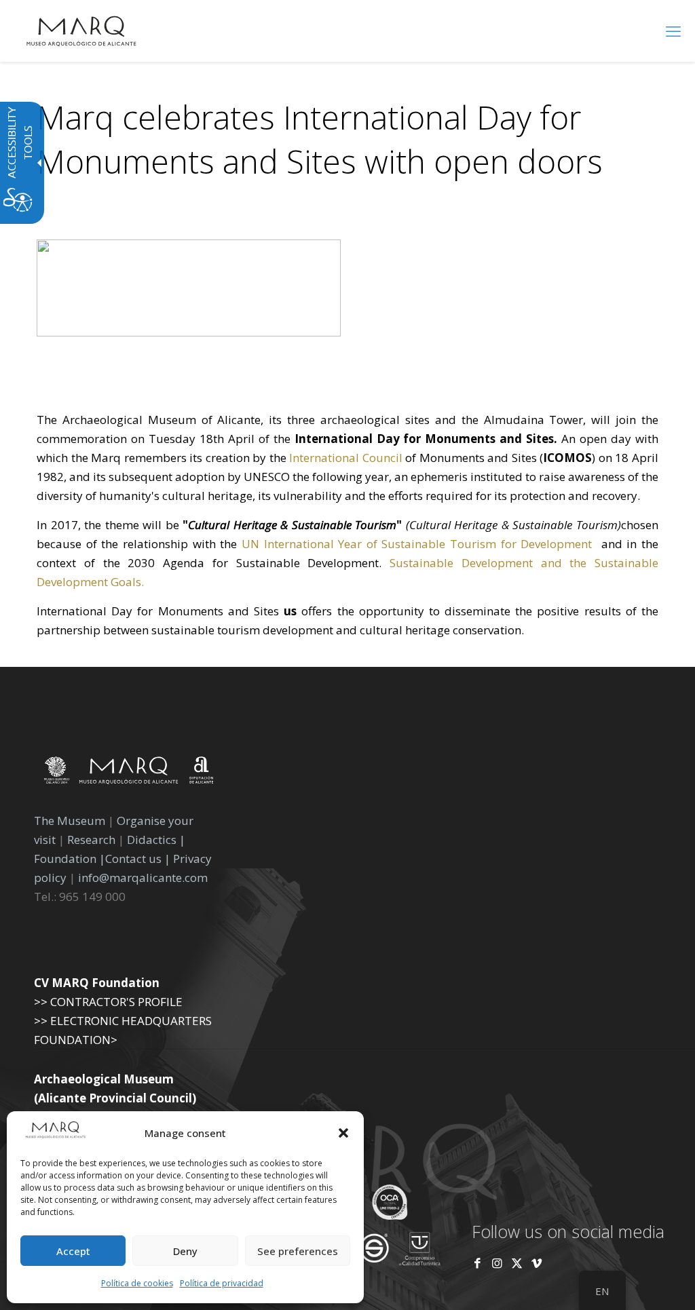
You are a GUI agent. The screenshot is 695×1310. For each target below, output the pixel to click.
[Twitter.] (518, 1263)
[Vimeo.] (536, 1263)
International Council (345, 457)
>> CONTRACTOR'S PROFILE (108, 1001)
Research (91, 839)
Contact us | (137, 858)
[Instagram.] (497, 1263)
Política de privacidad (221, 1283)
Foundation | (69, 858)
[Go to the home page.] (81, 30)
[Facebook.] (477, 1263)
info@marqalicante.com (143, 877)
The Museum (69, 820)
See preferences (297, 1251)
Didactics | (156, 839)
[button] (343, 1133)
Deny (185, 1251)
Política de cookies (137, 1283)
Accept (73, 1251)
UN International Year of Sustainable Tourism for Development (419, 544)
